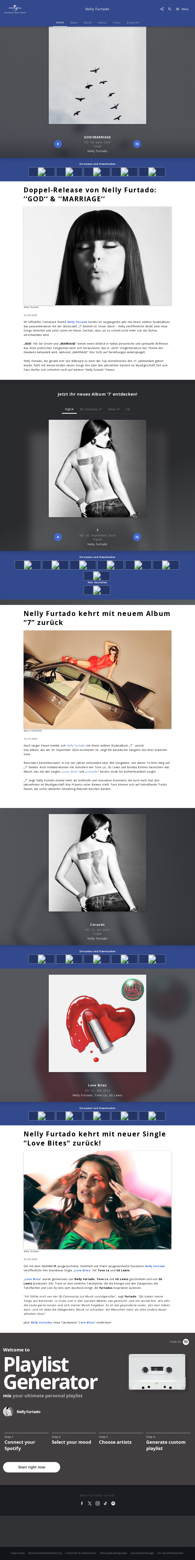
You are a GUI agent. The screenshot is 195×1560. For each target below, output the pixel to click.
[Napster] (166, 565)
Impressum (18, 1553)
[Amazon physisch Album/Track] (97, 591)
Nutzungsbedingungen (113, 1553)
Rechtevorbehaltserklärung (45, 1553)
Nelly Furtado (76, 745)
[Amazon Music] (70, 172)
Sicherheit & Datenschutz (81, 1553)
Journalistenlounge (142, 1553)
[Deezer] (125, 172)
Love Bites (70, 771)
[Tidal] (97, 576)
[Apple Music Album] (42, 172)
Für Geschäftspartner (171, 1553)
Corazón (92, 771)
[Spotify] (97, 172)
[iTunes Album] (153, 172)
